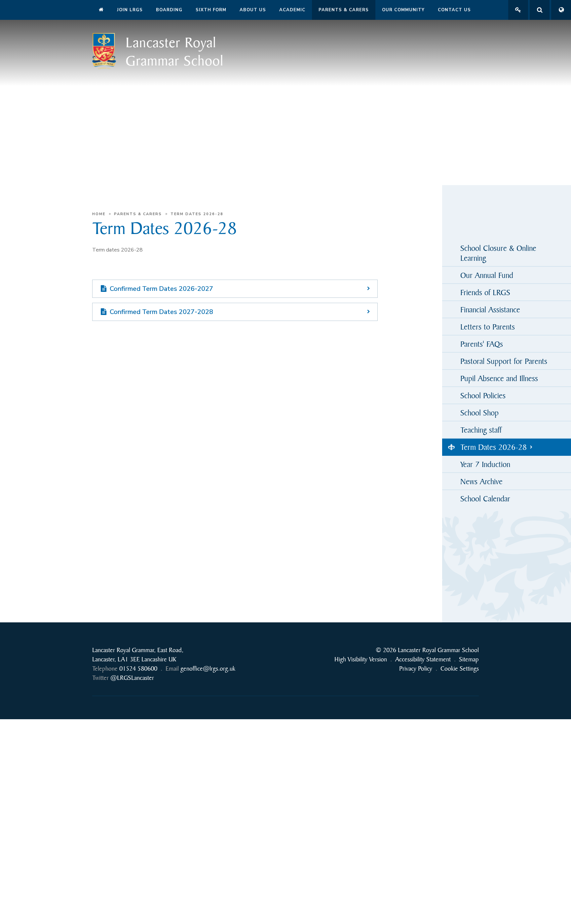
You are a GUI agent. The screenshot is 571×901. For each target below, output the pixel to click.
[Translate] (561, 10)
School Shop (479, 412)
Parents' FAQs (481, 343)
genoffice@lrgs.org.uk (207, 668)
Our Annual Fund (486, 275)
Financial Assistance (490, 309)
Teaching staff (481, 429)
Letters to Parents (487, 326)
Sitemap (469, 659)
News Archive (481, 481)
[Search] (540, 10)
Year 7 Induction (485, 464)
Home (98, 214)
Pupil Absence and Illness (499, 378)
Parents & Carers (138, 214)
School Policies (483, 395)
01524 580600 (138, 668)
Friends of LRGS (485, 292)
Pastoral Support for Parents (503, 361)
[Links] (518, 10)
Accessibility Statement (423, 659)
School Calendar (485, 498)
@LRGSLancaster (132, 678)
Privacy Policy (415, 668)
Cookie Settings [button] (459, 668)
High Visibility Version (360, 659)
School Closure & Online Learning (498, 253)
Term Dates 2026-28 (197, 214)
